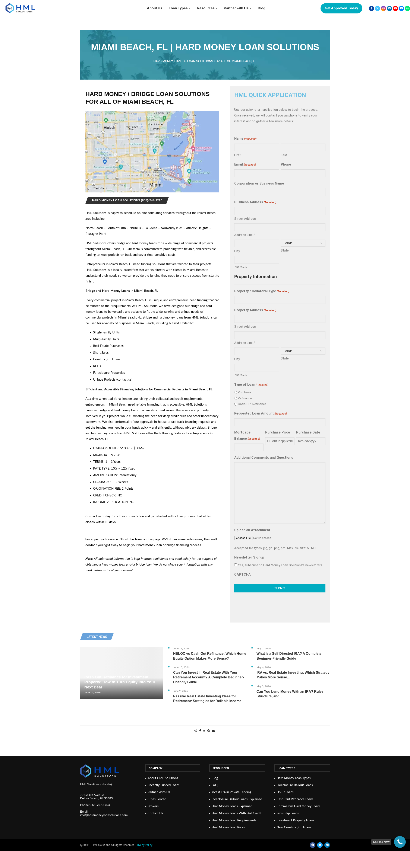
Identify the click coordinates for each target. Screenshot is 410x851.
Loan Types (178, 8)
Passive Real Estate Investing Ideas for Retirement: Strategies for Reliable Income (207, 698)
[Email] (401, 8)
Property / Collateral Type (261, 291)
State (285, 250)
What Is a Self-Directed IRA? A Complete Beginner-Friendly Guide (288, 656)
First (237, 155)
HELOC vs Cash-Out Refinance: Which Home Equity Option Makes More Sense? (209, 656)
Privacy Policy (144, 845)
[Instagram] (383, 8)
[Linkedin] (389, 8)
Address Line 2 (244, 235)
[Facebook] (371, 8)
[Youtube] (395, 8)
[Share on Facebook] (200, 731)
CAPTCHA (242, 574)
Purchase (244, 392)
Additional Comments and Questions (263, 457)
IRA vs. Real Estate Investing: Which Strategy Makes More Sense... (292, 675)
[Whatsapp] (407, 8)
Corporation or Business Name (259, 183)
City (237, 251)
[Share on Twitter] (204, 731)
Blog (261, 8)
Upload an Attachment (252, 530)
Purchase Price (277, 432)
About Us (154, 8)
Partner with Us (236, 8)
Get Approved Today (341, 8)
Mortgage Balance (247, 435)
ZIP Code (240, 267)
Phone (286, 164)
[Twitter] (377, 8)
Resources (206, 8)
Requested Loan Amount (260, 413)
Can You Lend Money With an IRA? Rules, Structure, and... (290, 694)
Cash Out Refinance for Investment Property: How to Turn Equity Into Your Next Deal (119, 682)
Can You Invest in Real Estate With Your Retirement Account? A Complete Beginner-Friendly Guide (208, 677)
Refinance (245, 398)
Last (284, 155)
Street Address (245, 219)
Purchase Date (308, 432)
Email (245, 164)
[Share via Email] (213, 731)
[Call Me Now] (400, 842)
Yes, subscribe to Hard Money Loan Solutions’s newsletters (280, 565)
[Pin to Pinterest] (208, 731)
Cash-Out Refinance (252, 404)
